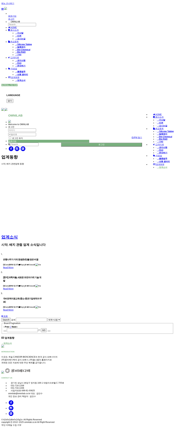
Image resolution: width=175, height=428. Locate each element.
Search (6, 319)
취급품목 (14, 41)
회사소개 (14, 30)
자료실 (13, 68)
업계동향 (15, 77)
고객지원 (14, 57)
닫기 (10, 101)
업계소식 (9, 237)
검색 (13, 319)
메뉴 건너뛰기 (7, 3)
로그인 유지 (17, 138)
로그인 (101, 144)
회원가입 (12, 16)
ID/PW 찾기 (137, 137)
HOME (13, 27)
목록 (5, 316)
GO (43, 330)
